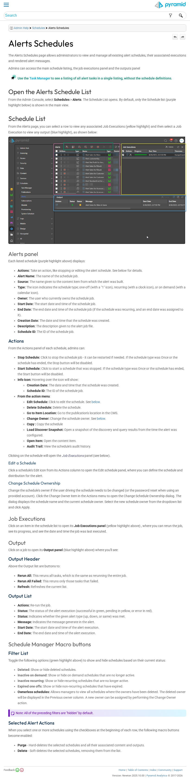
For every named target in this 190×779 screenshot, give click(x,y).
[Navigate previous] (175, 37)
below (96, 402)
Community (164, 770)
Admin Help (21, 28)
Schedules (38, 28)
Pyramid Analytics (156, 775)
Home (122, 770)
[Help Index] (185, 27)
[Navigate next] (182, 37)
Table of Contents (138, 770)
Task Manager (39, 78)
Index (153, 770)
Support (178, 770)
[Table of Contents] (182, 27)
